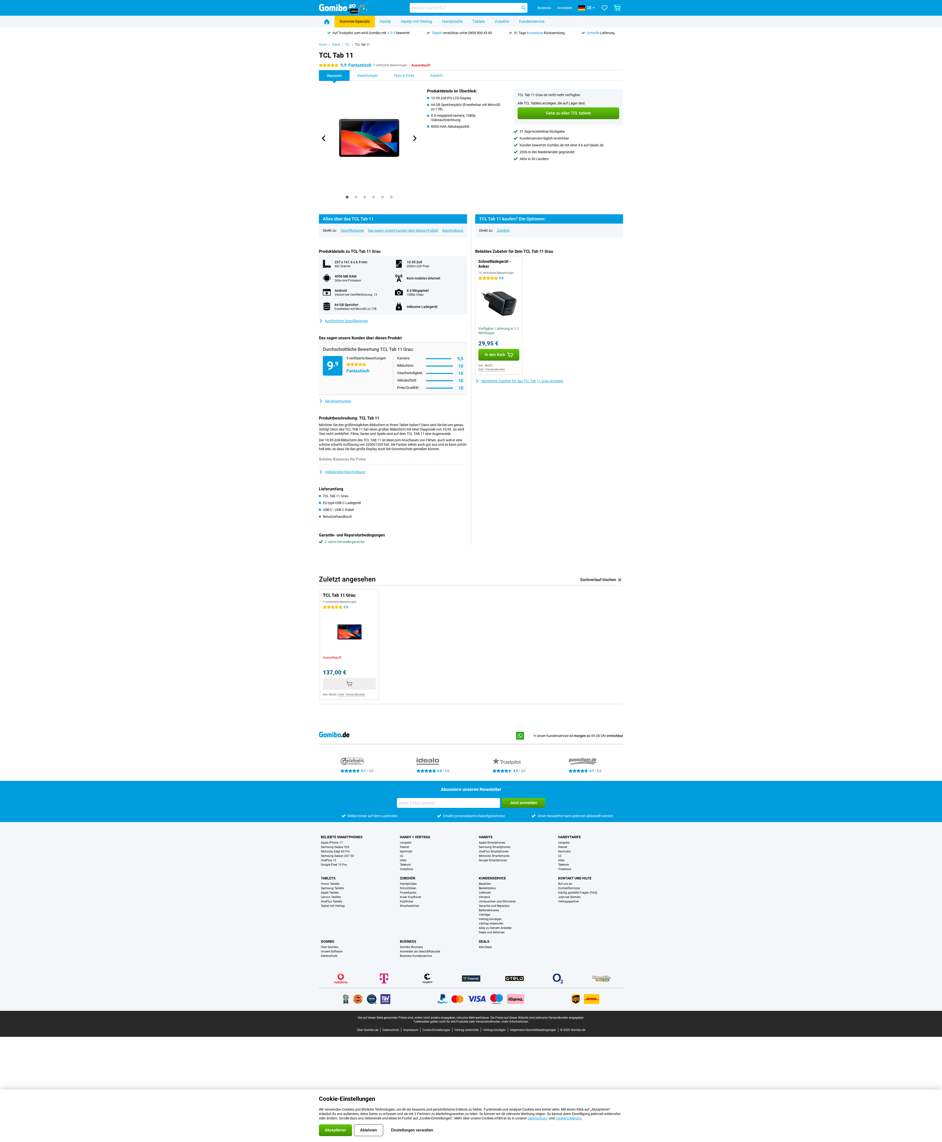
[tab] (347, 197)
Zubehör (502, 21)
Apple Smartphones (492, 842)
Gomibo (327, 941)
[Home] (327, 21)
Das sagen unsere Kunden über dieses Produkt (403, 230)
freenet (404, 847)
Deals (484, 941)
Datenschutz (329, 956)
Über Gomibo (329, 947)
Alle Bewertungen (338, 401)
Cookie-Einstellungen (436, 1030)
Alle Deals (485, 947)
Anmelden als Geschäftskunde (420, 951)
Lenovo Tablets (331, 897)
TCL (347, 44)
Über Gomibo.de (367, 1030)
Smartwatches (409, 906)
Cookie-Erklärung (568, 1118)
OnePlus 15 (328, 860)
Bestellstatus (487, 888)
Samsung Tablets (332, 888)
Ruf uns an (565, 884)
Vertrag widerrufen (491, 923)
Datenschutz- (538, 1118)
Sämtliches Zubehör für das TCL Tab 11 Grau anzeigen (522, 381)
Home (323, 44)
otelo (403, 860)
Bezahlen (485, 884)
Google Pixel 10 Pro (334, 864)
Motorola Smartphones (494, 856)
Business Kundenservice (416, 956)
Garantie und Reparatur (494, 906)
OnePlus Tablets (331, 901)
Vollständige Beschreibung (345, 472)
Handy (385, 21)
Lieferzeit (485, 892)
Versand (484, 897)
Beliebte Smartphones (342, 837)
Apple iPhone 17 (332, 842)
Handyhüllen (408, 884)
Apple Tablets (330, 892)
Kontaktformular (569, 888)
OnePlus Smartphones (494, 851)
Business (408, 941)
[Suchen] (523, 8)
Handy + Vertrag (415, 837)
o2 (401, 856)
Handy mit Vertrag (416, 21)
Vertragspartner (568, 901)
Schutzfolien (408, 888)
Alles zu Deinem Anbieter (495, 928)
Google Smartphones (493, 860)
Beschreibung (452, 230)
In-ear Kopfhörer (410, 897)
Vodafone (406, 869)
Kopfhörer (406, 901)
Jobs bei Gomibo (569, 897)
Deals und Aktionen (492, 932)
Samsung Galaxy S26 (335, 847)
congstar (406, 842)
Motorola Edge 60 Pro (335, 851)
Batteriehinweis (489, 910)
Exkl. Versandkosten (491, 369)
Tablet (336, 44)
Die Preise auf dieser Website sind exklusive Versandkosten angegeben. (537, 1017)
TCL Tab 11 (362, 44)
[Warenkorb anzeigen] (617, 8)
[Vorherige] (324, 138)
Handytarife (452, 21)
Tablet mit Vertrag (333, 906)
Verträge (484, 914)
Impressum (410, 1030)
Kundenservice (531, 21)
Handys (486, 837)
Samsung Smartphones (494, 847)
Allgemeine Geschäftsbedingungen (533, 1030)
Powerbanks (408, 892)
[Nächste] (414, 138)
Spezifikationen (352, 230)
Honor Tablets (330, 884)
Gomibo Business (411, 947)
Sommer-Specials (355, 21)
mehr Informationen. (515, 1021)
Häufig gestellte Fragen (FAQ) (577, 892)
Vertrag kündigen (490, 919)
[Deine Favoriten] (604, 8)
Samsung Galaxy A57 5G (337, 856)
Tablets (478, 21)
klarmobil (406, 851)
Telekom (405, 864)
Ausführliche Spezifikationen (346, 321)
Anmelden (564, 8)
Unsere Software (331, 951)
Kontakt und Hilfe (574, 878)
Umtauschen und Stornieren (497, 901)
